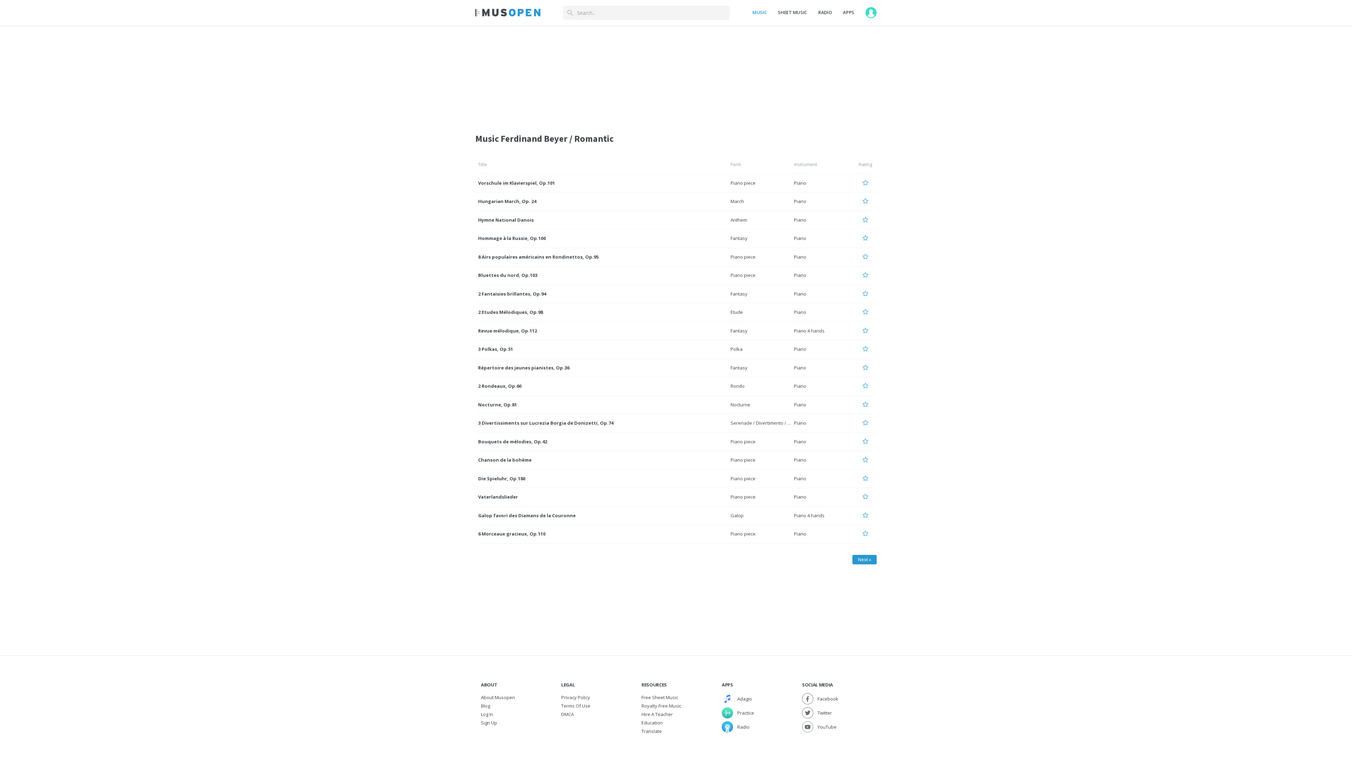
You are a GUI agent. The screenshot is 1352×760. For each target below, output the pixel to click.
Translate (651, 731)
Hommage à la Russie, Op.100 (512, 238)
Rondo (738, 386)
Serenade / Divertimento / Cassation (770, 423)
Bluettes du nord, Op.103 (507, 275)
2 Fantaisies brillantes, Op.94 (512, 294)
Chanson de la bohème (505, 460)
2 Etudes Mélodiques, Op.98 (510, 312)
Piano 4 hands (809, 331)
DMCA (567, 714)
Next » (864, 559)
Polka (737, 349)
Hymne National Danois (506, 220)
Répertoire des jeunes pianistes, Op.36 (523, 368)
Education (652, 723)
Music (759, 12)
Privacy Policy (575, 697)
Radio (825, 12)
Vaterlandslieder (498, 497)
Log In (487, 714)
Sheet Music (792, 12)
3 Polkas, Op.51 (495, 349)
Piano (800, 183)
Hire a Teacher (657, 714)
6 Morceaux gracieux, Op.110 (511, 534)
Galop (737, 515)
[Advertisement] (676, 75)
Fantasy (739, 238)
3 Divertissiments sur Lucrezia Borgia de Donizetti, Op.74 (545, 423)
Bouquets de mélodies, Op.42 (512, 441)
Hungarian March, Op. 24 (507, 201)
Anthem (739, 220)
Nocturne (740, 404)
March (737, 201)
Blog (485, 706)
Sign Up (489, 723)
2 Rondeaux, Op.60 (499, 386)
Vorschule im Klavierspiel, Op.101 (516, 183)
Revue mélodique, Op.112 (507, 331)
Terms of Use (575, 706)
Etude (737, 312)
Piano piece (743, 183)
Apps (848, 12)
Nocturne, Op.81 (497, 404)
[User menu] (871, 12)
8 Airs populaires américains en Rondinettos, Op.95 (538, 257)
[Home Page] (507, 13)
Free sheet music (659, 697)
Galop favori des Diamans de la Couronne (527, 515)
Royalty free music (661, 706)
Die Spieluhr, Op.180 (501, 478)
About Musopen (498, 697)
